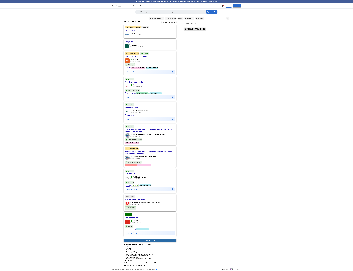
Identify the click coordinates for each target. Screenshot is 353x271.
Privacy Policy (129, 269)
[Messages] (222, 6)
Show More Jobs (150, 240)
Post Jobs (237, 6)
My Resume (134, 6)
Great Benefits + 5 (156, 93)
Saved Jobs (143, 6)
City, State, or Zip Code (177, 11)
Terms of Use (138, 269)
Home (127, 6)
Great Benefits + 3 (142, 229)
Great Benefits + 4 (152, 67)
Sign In (228, 6)
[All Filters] (227, 18)
